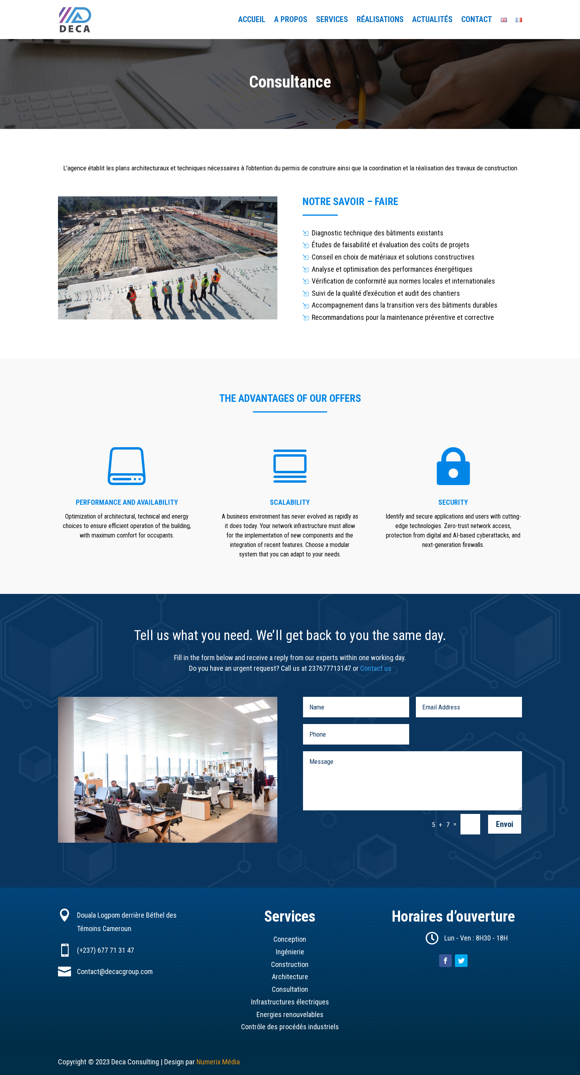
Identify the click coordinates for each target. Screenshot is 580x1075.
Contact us (375, 668)
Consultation (290, 989)
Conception (289, 939)
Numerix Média (218, 1061)
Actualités (432, 20)
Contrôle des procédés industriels (290, 1027)
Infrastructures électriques (290, 1002)
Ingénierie (290, 952)
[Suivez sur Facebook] (445, 960)
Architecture (290, 976)
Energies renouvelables (290, 1014)
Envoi (504, 824)
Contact (476, 20)
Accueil (252, 20)
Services (332, 20)
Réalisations (380, 20)
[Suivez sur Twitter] (461, 960)
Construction (290, 964)
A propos (290, 20)
